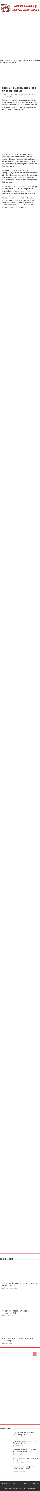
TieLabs (35, 1483)
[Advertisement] (20, 37)
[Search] (34, 1354)
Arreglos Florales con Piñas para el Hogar (25, 1459)
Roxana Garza (8, 95)
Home (4, 61)
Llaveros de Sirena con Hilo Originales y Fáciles (23, 1434)
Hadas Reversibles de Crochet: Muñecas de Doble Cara (24, 1451)
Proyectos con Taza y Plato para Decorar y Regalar (25, 1442)
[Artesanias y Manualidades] (20, 7)
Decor (10, 61)
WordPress (16, 1483)
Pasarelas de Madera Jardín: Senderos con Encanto (23, 1468)
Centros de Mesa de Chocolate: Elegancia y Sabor (16, 1312)
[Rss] (20, 1486)
